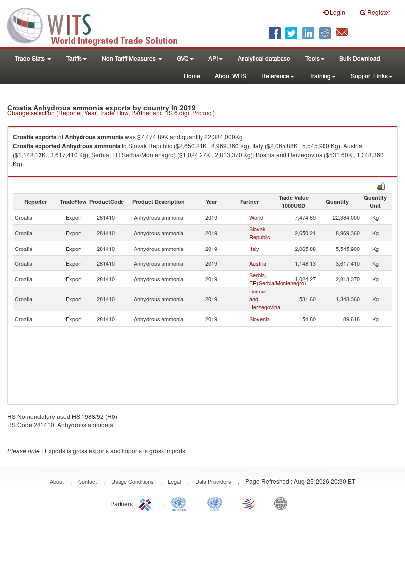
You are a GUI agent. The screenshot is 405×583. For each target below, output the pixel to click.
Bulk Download (359, 58)
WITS (99, 24)
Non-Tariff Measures (129, 58)
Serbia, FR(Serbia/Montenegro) (277, 279)
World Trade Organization (249, 503)
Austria (257, 263)
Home (192, 75)
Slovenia (259, 319)
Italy (254, 248)
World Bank (283, 503)
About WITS (230, 75)
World (256, 217)
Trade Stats (30, 58)
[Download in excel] (381, 184)
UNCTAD (181, 503)
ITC (147, 503)
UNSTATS (215, 503)
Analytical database (264, 58)
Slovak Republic (259, 233)
